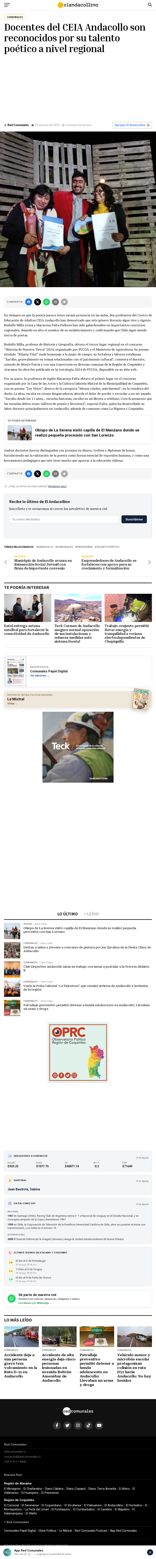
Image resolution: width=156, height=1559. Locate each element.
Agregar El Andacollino (130, 125)
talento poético (107, 547)
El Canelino (105, 1509)
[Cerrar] (150, 1552)
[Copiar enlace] (64, 302)
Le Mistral (65, 1530)
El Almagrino (12, 1489)
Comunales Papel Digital (20, 1530)
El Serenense (30, 1505)
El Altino (124, 1489)
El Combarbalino (84, 1509)
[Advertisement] (78, 87)
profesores (85, 547)
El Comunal (11, 1505)
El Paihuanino (93, 1505)
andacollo (45, 547)
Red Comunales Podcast (91, 1530)
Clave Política (47, 1530)
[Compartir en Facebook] (28, 302)
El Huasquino (30, 1493)
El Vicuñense (73, 1505)
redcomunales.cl (15, 1451)
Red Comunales (18, 125)
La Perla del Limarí (37, 1509)
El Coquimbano (52, 1505)
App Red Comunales (123, 1530)
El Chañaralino (33, 1489)
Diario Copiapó (76, 1489)
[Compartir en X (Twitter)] (37, 302)
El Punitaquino (61, 1509)
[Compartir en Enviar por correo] (55, 302)
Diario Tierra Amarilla (102, 1489)
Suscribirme (134, 519)
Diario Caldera (54, 1489)
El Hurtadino (134, 1505)
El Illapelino (122, 1509)
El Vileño (31, 1513)
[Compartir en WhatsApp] (46, 302)
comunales (65, 547)
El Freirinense (50, 1493)
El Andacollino (114, 1505)
